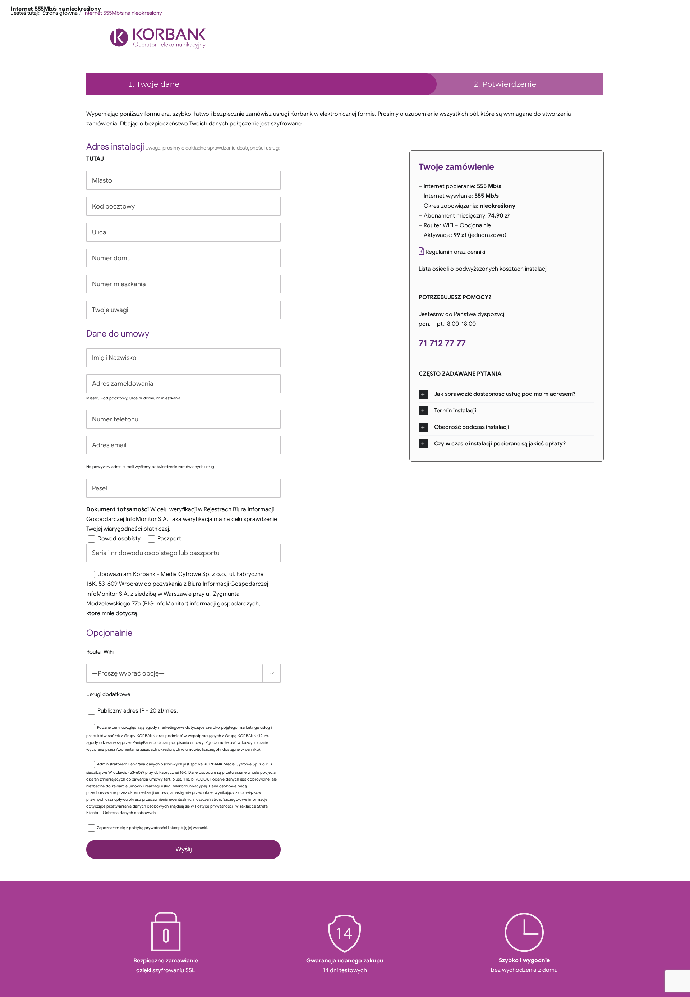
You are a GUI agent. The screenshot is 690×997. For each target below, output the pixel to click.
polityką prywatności (148, 827)
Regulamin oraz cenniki (455, 252)
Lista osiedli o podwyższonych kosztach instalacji (483, 269)
